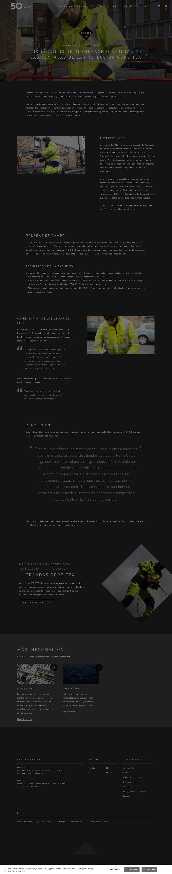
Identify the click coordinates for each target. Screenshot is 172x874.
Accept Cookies (149, 869)
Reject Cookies (132, 869)
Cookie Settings (114, 869)
